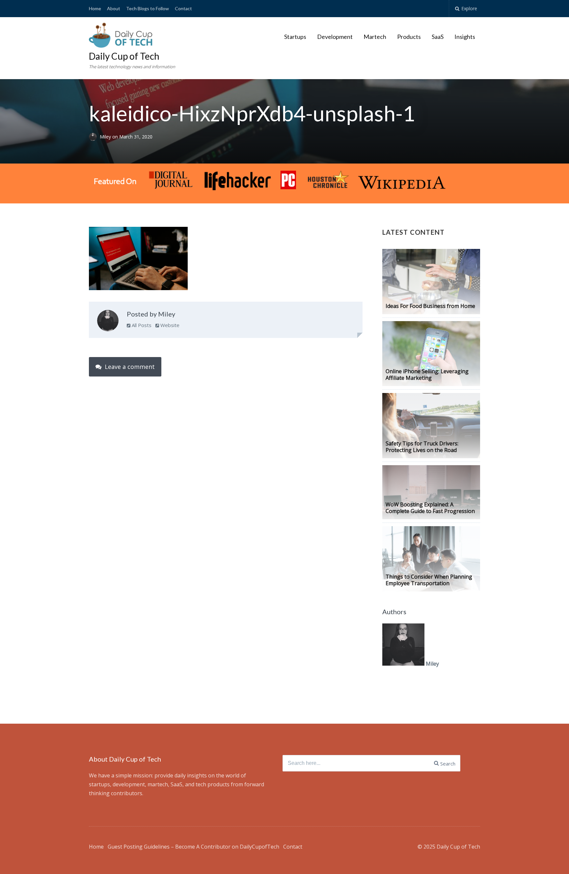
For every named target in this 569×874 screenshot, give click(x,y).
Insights (464, 36)
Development (335, 36)
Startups (295, 36)
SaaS (438, 36)
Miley (106, 137)
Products (409, 36)
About (113, 8)
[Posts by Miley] (108, 322)
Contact (183, 8)
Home (95, 8)
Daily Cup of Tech (124, 56)
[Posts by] (94, 137)
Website (169, 325)
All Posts (140, 325)
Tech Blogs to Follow (147, 8)
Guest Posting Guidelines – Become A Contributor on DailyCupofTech (193, 846)
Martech (375, 36)
